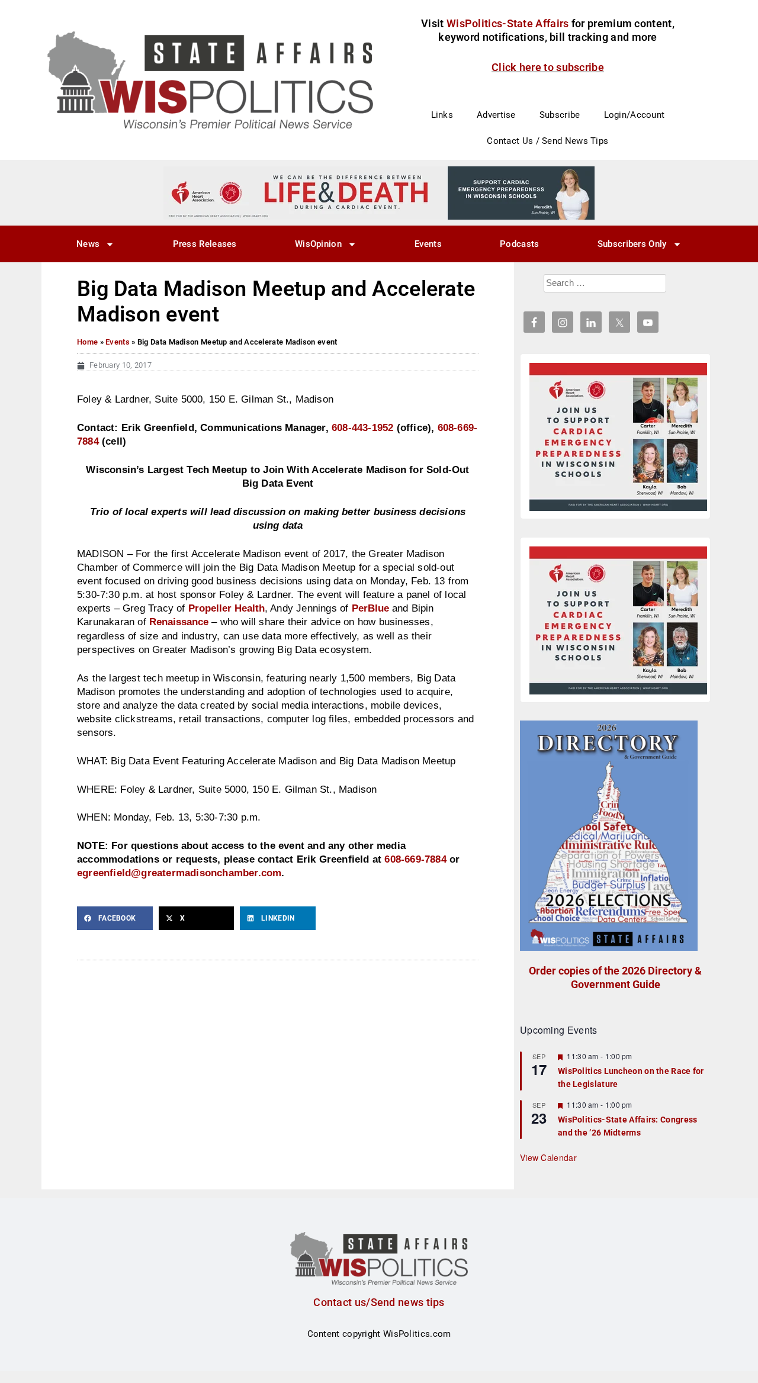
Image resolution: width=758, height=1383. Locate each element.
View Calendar (548, 1157)
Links (442, 115)
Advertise (496, 115)
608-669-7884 (415, 859)
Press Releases (205, 244)
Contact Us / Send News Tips (547, 141)
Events (428, 244)
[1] (379, 192)
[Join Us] (618, 437)
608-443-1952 (362, 427)
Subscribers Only (632, 244)
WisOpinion (318, 244)
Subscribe (559, 115)
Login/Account (634, 115)
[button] (115, 918)
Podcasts (519, 244)
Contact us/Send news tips (379, 1302)
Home (87, 341)
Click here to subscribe (548, 67)
